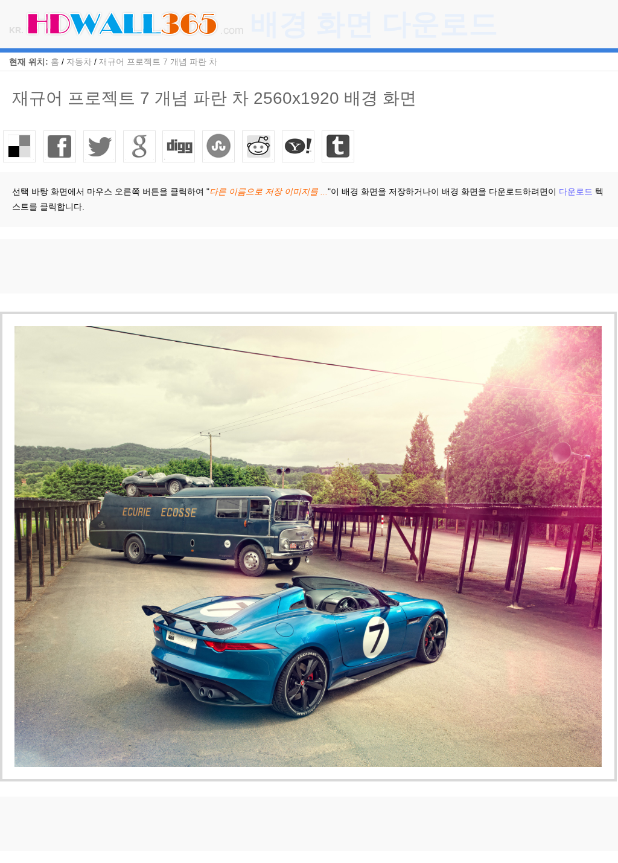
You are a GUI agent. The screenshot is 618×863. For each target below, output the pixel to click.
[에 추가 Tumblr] (338, 146)
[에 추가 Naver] (219, 146)
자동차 (79, 61)
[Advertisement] (219, 266)
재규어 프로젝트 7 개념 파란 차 (158, 61)
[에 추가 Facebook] (60, 146)
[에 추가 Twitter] (99, 146)
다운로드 (576, 191)
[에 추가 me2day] (299, 146)
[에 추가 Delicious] (20, 146)
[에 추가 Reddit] (259, 146)
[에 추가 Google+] (139, 146)
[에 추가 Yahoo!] (179, 146)
